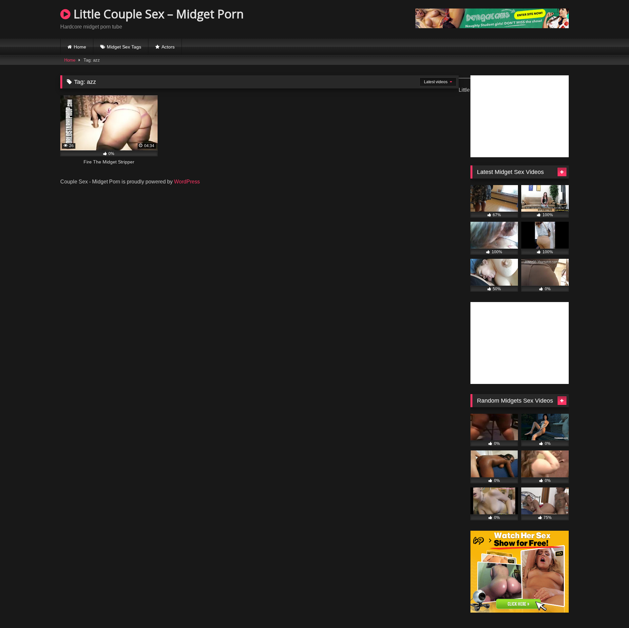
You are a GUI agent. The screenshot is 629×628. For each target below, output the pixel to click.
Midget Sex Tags (124, 46)
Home (80, 46)
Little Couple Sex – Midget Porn (157, 14)
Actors (168, 46)
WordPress (187, 181)
